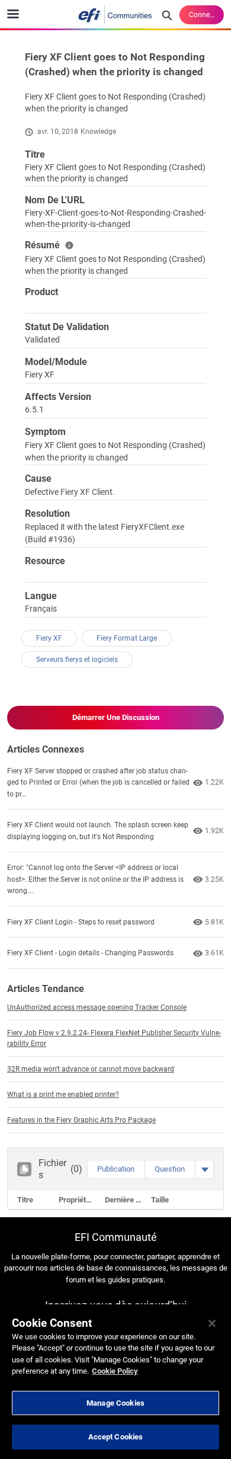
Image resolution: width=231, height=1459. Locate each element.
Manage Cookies (115, 1403)
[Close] (212, 1323)
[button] (116, 1169)
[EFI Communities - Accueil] (115, 14)
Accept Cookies (115, 1436)
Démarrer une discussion (115, 717)
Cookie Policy (115, 1371)
